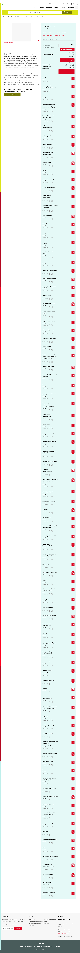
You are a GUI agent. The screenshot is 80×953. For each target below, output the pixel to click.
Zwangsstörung (46, 162)
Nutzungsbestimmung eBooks (50, 920)
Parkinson (45, 716)
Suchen (68, 12)
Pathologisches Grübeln (48, 321)
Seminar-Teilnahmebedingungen (36, 920)
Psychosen (45, 385)
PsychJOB (41, 3)
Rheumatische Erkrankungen (50, 796)
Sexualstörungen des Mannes (50, 856)
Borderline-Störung (47, 823)
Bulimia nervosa (46, 346)
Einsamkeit (45, 224)
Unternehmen (70, 7)
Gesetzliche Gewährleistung (44, 946)
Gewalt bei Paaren (47, 144)
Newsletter (63, 3)
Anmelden (17, 928)
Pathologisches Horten (48, 366)
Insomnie (45, 96)
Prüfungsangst (46, 599)
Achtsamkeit (45, 564)
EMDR (44, 170)
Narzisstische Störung (48, 179)
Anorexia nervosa (47, 262)
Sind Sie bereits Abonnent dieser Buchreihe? (53, 35)
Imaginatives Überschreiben (49, 270)
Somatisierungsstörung (48, 892)
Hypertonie (45, 831)
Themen (62, 7)
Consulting (49, 7)
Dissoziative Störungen (48, 804)
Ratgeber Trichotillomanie (12, 95)
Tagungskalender (49, 3)
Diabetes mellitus (47, 215)
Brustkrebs (45, 77)
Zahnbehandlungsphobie (49, 615)
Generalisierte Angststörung (49, 753)
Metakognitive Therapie (48, 303)
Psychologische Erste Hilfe (49, 536)
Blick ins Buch (10, 42)
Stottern (44, 688)
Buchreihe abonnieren (66, 71)
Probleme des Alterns (48, 680)
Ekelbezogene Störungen (49, 136)
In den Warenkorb (66, 49)
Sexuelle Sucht (46, 424)
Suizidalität (45, 509)
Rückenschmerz (46, 848)
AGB (35, 946)
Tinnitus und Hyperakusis (49, 788)
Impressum (57, 946)
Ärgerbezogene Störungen (49, 501)
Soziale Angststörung (48, 725)
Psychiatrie (37, 16)
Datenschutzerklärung (26, 946)
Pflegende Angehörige (48, 330)
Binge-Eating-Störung (48, 433)
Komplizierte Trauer (47, 761)
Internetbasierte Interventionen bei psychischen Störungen (50, 481)
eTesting (35, 7)
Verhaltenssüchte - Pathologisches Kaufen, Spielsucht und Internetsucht (49, 356)
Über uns (46, 923)
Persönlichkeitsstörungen (49, 278)
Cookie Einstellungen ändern (35, 924)
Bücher (12, 16)
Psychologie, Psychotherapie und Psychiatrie (24, 16)
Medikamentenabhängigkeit (49, 839)
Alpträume (45, 580)
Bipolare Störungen (47, 607)
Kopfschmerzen (46, 770)
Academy (56, 7)
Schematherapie (46, 517)
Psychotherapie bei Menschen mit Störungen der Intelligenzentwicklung (49, 105)
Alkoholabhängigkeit (47, 874)
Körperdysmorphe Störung (49, 338)
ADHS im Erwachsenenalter (49, 572)
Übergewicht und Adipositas (49, 461)
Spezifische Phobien (47, 733)
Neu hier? (57, 3)
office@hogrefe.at (64, 933)
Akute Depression (47, 633)
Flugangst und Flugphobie (49, 287)
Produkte (41, 7)
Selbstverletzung (46, 295)
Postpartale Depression (48, 187)
